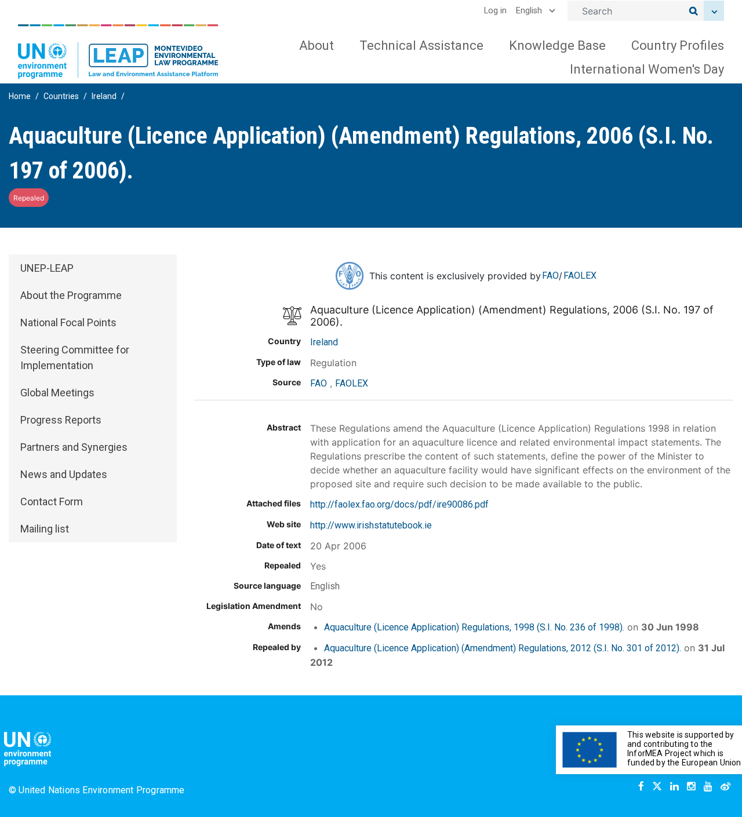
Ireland (104, 96)
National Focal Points (68, 322)
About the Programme (71, 295)
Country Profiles (677, 45)
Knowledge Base (557, 45)
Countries (61, 96)
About (316, 45)
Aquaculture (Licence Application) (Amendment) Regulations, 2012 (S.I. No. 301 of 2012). (502, 648)
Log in (495, 11)
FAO (550, 275)
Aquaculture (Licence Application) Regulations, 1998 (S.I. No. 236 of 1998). (474, 627)
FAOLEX (579, 275)
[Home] (118, 51)
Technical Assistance (421, 45)
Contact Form (51, 501)
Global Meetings (57, 392)
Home (20, 96)
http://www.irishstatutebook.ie (371, 525)
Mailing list (44, 529)
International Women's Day (647, 69)
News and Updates (63, 474)
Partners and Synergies (74, 447)
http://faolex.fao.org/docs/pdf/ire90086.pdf (399, 504)
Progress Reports (60, 420)
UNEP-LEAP (47, 268)
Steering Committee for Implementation (74, 357)
